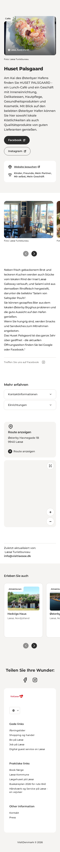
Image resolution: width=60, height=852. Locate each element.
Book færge (16, 769)
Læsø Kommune (19, 774)
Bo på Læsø (16, 739)
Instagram (15, 151)
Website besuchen (25, 166)
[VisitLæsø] (16, 696)
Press (12, 817)
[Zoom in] (50, 512)
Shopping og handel (21, 735)
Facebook (15, 140)
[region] (30, 493)
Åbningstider (17, 730)
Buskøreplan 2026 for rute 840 (27, 784)
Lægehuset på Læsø (21, 779)
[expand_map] (50, 466)
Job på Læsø (16, 744)
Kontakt (14, 812)
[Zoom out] (50, 521)
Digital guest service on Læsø (27, 749)
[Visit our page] (25, 680)
